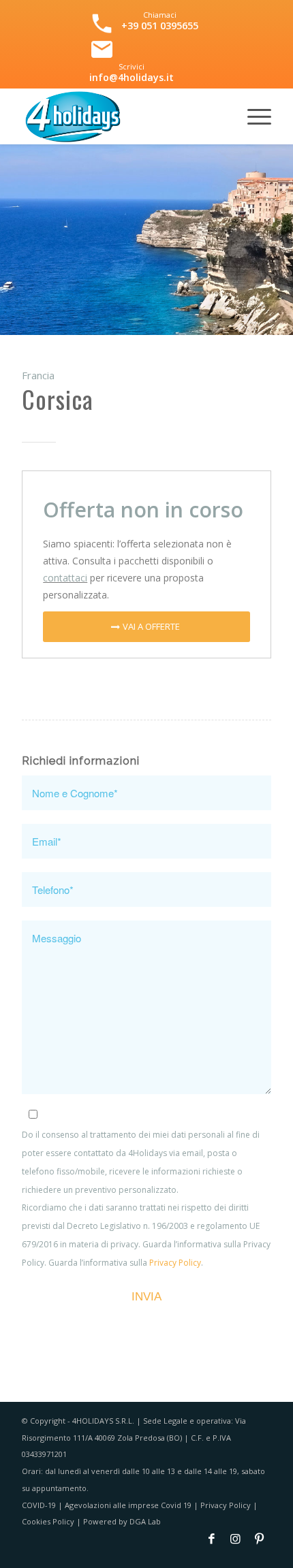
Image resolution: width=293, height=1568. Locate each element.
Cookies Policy (48, 1521)
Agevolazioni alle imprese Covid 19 (128, 1505)
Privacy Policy (175, 1262)
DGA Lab (145, 1521)
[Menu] (252, 116)
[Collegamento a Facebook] (211, 1544)
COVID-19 (39, 1505)
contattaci (65, 577)
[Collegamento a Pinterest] (259, 1544)
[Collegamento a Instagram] (235, 1544)
